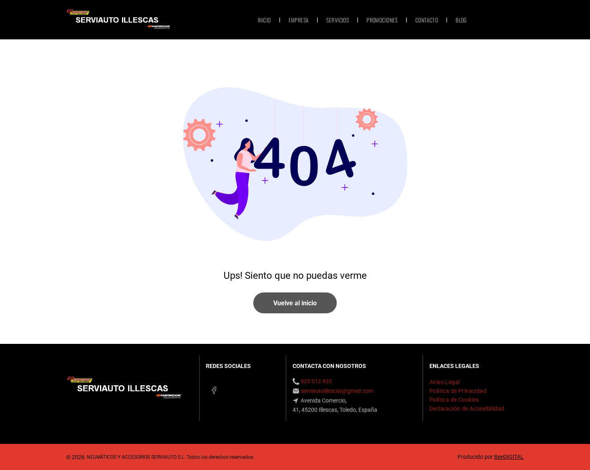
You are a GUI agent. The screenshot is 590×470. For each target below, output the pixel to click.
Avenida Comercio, (323, 400)
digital (513, 457)
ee (500, 457)
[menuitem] (265, 20)
